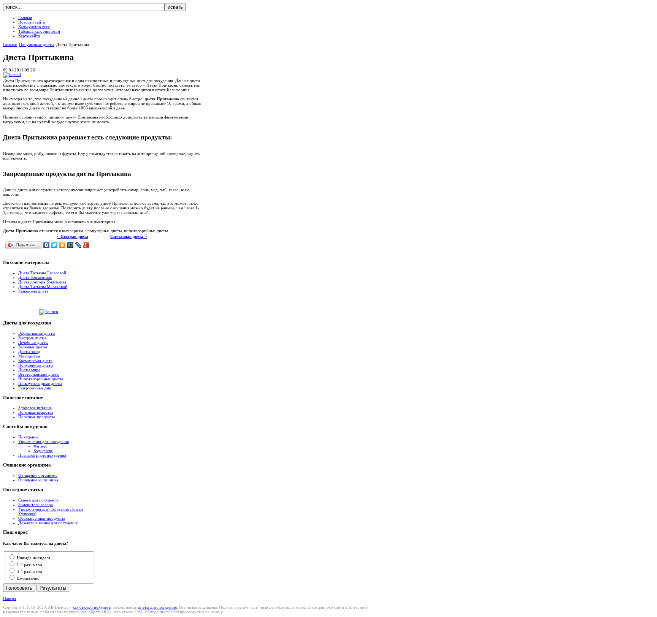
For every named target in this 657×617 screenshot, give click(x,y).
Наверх (9, 598)
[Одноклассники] (63, 245)
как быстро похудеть (92, 607)
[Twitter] (55, 245)
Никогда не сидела (33, 557)
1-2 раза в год (29, 564)
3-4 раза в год (29, 571)
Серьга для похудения (38, 500)
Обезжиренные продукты (41, 518)
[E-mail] (12, 74)
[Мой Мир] (71, 245)
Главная (10, 44)
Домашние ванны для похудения (48, 522)
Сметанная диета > (128, 236)
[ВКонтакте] (47, 245)
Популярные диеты (36, 44)
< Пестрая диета (72, 236)
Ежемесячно (28, 578)
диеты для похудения (157, 607)
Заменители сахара (35, 504)
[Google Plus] (86, 245)
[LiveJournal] (79, 245)
